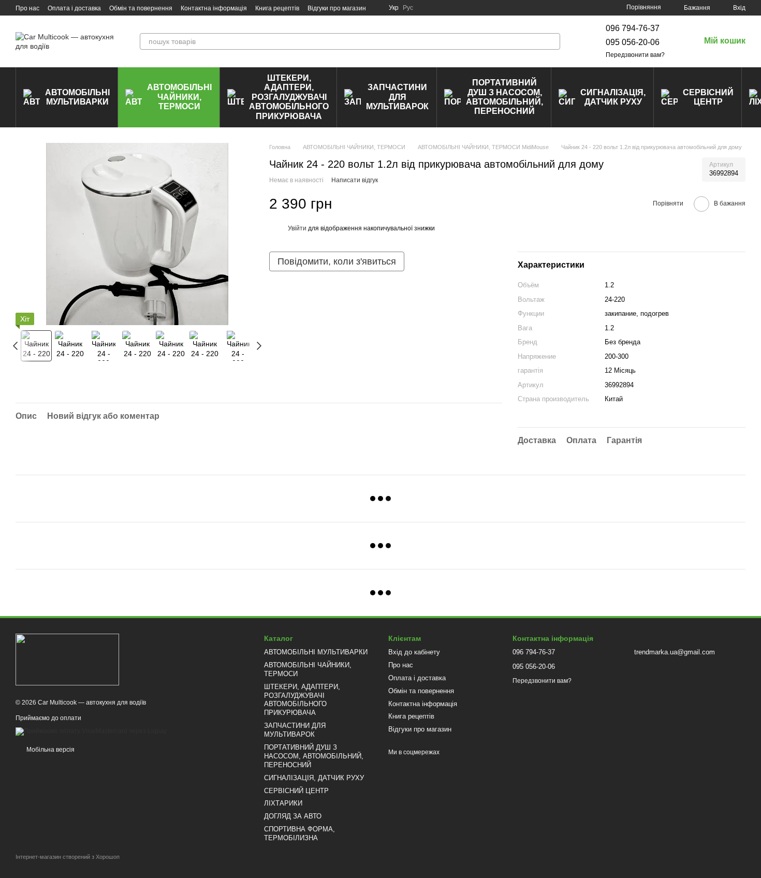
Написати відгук (354, 180)
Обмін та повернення (140, 8)
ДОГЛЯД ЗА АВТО (292, 816)
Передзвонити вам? (635, 54)
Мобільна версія (50, 749)
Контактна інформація (214, 8)
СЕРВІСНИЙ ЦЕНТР (708, 97)
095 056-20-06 (633, 42)
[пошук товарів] (552, 41)
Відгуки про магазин (337, 8)
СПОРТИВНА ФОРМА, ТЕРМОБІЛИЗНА (299, 833)
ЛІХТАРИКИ (283, 803)
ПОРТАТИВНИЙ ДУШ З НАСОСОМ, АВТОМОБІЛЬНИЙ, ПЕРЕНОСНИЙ (504, 96)
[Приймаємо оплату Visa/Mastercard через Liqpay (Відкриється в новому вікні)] (91, 731)
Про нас (27, 8)
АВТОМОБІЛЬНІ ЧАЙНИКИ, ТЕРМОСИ (179, 97)
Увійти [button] (297, 228)
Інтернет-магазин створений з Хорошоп (68, 857)
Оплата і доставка (74, 8)
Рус (408, 8)
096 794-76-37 (633, 28)
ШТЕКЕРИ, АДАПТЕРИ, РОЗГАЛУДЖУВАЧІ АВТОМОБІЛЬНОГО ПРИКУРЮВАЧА (289, 97)
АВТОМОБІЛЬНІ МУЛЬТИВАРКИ (77, 97)
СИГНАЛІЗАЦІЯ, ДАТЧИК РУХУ (613, 97)
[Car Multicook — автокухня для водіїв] (67, 659)
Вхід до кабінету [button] (414, 652)
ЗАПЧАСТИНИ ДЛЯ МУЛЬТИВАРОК (397, 97)
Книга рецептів (277, 8)
